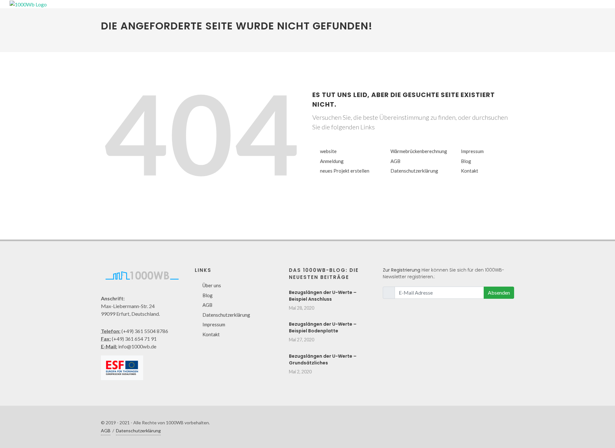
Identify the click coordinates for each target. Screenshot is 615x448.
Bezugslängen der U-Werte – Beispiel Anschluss (323, 295)
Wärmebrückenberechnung (418, 151)
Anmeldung (332, 161)
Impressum (472, 151)
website (328, 151)
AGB (395, 161)
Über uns (211, 285)
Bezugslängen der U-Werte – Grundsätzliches (323, 359)
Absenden (499, 292)
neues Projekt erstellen (344, 171)
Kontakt (469, 171)
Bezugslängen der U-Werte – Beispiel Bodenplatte (323, 327)
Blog (466, 161)
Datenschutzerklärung (414, 171)
